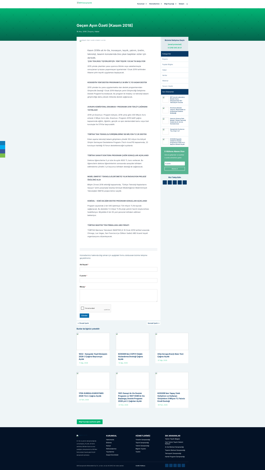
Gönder (84, 316)
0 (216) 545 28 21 (175, 48)
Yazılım (138, 452)
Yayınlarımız (110, 452)
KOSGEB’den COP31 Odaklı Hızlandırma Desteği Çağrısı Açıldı (130, 356)
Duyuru (91, 31)
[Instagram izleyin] (180, 182)
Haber (97, 31)
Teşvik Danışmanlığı (142, 442)
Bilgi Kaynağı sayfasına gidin (90, 422)
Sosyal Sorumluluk (112, 455)
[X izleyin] (170, 182)
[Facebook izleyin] (175, 182)
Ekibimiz (109, 442)
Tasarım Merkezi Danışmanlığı (175, 450)
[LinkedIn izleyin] (165, 182)
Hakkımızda (110, 439)
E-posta (83, 276)
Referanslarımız (111, 449)
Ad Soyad (84, 265)
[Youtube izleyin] (185, 182)
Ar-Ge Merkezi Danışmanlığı (174, 447)
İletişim (181, 4)
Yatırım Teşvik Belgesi (172, 439)
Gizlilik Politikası (140, 465)
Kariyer (108, 446)
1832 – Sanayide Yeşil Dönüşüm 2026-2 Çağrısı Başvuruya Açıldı (93, 356)
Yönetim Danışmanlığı (143, 439)
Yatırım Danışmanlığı (142, 446)
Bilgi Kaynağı (169, 4)
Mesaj (83, 287)
